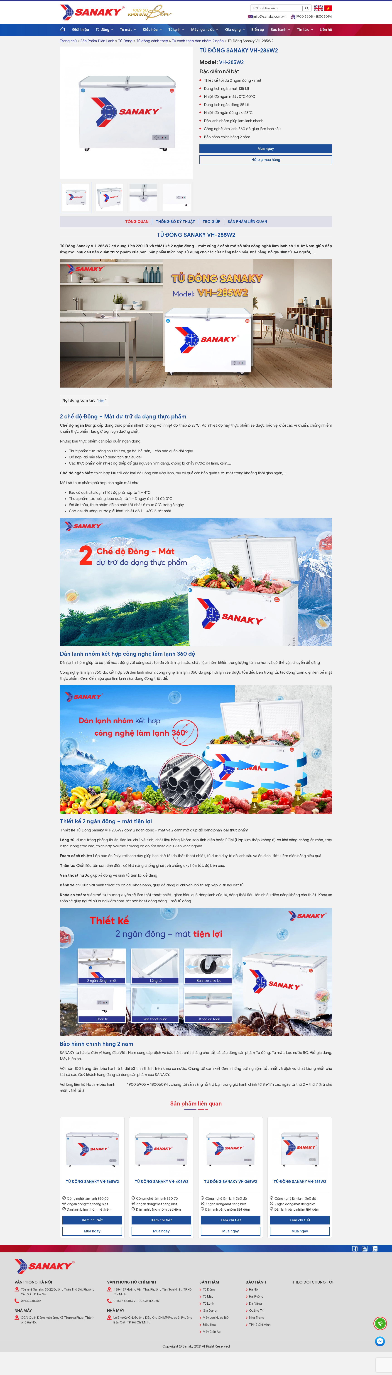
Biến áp (257, 29)
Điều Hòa (209, 1325)
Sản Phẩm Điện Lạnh (97, 41)
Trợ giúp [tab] (211, 222)
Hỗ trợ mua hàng (266, 160)
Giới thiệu (80, 29)
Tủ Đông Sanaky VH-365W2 (230, 1182)
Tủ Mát (208, 1296)
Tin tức (303, 29)
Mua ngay (266, 149)
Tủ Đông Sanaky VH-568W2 (92, 1182)
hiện (101, 401)
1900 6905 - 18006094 (313, 17)
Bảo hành (279, 29)
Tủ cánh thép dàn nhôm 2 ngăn (198, 41)
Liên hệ (326, 29)
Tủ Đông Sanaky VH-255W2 (300, 1182)
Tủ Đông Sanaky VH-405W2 (161, 1182)
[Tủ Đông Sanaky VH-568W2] (92, 1149)
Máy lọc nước (203, 29)
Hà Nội (253, 1289)
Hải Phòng (256, 1296)
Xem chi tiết (92, 1220)
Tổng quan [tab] (136, 222)
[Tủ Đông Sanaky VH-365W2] (230, 1149)
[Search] (306, 8)
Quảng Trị (256, 1311)
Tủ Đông (125, 41)
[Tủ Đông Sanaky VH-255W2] (300, 1149)
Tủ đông (103, 29)
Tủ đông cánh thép (152, 41)
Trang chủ (68, 41)
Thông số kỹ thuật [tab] (175, 222)
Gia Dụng (210, 1311)
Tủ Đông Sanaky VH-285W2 (85, 246)
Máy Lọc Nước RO (216, 1318)
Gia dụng (233, 29)
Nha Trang (256, 1318)
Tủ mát (126, 29)
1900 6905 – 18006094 (147, 1084)
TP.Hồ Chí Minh (260, 1325)
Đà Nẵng (255, 1304)
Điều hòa (150, 29)
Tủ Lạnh (208, 1304)
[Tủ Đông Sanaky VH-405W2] (161, 1149)
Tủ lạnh (174, 29)
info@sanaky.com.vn (269, 17)
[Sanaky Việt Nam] (92, 12)
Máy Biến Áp (211, 1332)
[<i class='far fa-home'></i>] (62, 30)
